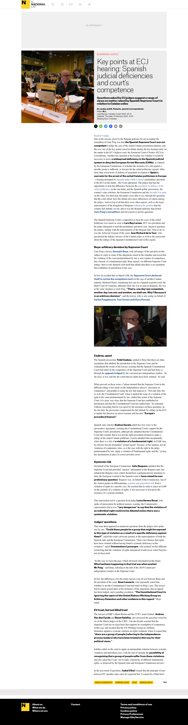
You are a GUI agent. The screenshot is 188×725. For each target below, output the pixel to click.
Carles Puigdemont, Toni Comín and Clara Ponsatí (122, 300)
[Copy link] (120, 126)
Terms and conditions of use (136, 704)
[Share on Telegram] (106, 126)
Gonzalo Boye (120, 252)
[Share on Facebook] (111, 126)
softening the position (143, 205)
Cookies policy (128, 711)
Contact (75, 704)
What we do (38, 708)
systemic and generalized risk (140, 483)
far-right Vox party (158, 192)
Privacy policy (128, 708)
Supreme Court (122, 682)
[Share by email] (116, 126)
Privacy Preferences (131, 714)
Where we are (40, 711)
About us (37, 704)
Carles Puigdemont (103, 682)
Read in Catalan (101, 135)
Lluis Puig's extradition (107, 212)
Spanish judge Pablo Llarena (130, 179)
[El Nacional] (25, 4)
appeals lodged (113, 373)
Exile (134, 682)
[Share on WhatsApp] (101, 126)
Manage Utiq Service (132, 717)
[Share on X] (96, 126)
